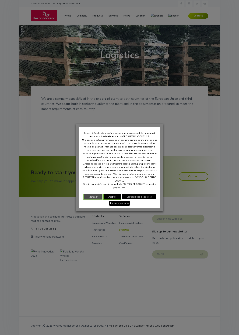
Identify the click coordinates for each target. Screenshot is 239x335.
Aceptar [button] (112, 196)
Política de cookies (119, 203)
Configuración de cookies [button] (139, 196)
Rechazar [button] (93, 196)
